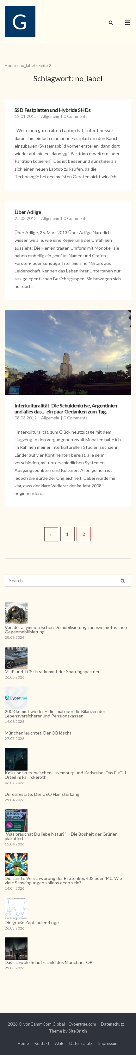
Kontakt (41, 1043)
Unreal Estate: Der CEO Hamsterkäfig (42, 794)
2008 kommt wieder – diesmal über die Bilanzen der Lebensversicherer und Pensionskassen (55, 713)
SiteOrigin (78, 1031)
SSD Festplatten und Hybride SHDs (53, 110)
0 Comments (75, 116)
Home (10, 65)
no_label (27, 65)
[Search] (122, 581)
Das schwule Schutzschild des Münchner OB (49, 962)
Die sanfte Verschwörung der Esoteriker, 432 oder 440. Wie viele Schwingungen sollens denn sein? (63, 880)
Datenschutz (112, 1024)
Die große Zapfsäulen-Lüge (32, 922)
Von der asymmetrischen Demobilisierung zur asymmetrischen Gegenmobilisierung (66, 629)
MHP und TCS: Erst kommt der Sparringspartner (52, 671)
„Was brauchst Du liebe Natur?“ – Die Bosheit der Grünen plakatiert (61, 836)
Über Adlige (28, 212)
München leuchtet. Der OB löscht (38, 732)
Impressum (108, 1043)
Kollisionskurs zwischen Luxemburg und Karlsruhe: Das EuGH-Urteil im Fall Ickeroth (66, 775)
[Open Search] (111, 23)
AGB (59, 1043)
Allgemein (50, 116)
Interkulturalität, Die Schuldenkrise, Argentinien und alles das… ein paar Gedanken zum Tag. (66, 408)
